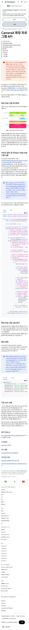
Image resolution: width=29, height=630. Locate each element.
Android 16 (4, 548)
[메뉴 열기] (2, 2)
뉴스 (2, 499)
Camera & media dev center (9, 29)
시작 (14, 24)
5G (2, 523)
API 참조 (3, 572)
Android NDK (4, 577)
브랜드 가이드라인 (20, 616)
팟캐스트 (3, 504)
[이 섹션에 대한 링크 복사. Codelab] (8, 442)
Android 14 (4, 553)
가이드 (19, 29)
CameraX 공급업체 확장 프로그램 (10, 460)
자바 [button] (11, 210)
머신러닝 (3, 513)
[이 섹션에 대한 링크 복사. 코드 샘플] (8, 450)
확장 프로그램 (10, 86)
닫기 (14, 19)
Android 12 (4, 558)
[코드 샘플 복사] (27, 213)
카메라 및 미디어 (5, 518)
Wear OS (3, 532)
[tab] (4, 210)
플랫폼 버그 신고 (5, 583)
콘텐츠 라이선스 (23, 471)
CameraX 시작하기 (6, 445)
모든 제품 (3, 610)
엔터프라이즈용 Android (7, 492)
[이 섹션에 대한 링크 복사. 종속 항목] (10, 342)
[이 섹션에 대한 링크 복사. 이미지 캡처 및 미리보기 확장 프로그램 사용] (10, 155)
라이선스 (13, 616)
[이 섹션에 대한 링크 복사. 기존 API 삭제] (13, 403)
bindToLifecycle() (13, 173)
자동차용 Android (5, 537)
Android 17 (4, 546)
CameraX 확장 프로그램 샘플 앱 (9, 453)
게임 (2, 511)
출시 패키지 (12, 360)
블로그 (2, 502)
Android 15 (4, 551)
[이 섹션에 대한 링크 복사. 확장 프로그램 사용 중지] (21, 323)
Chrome (3, 603)
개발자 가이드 (4, 569)
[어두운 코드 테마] (25, 213)
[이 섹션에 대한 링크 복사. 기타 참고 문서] (11, 457)
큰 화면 (2, 529)
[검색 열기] (18, 2)
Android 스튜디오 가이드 (7, 567)
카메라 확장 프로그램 (15, 90)
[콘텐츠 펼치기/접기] (11, 41)
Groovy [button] (5, 377)
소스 (2, 497)
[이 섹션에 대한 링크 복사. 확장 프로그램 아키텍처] (20, 103)
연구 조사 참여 (4, 591)
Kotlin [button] (4, 210)
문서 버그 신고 (4, 586)
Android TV (4, 539)
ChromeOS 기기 (5, 534)
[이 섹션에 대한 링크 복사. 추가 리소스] (11, 432)
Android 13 (3, 556)
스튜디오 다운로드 (5, 574)
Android (3, 489)
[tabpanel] (14, 264)
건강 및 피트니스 (5, 516)
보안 (2, 494)
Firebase (3, 605)
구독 (22, 622)
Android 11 (3, 560)
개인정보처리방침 (5, 520)
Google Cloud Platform (7, 608)
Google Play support (6, 588)
